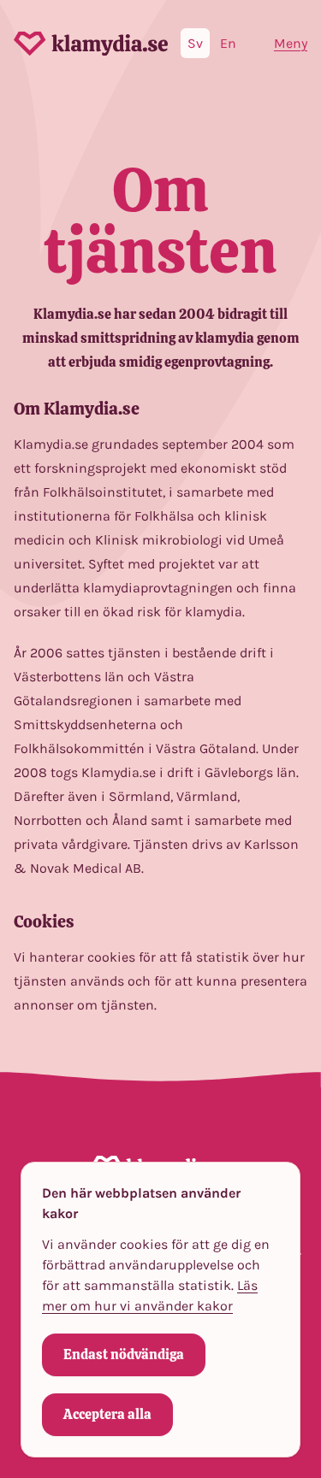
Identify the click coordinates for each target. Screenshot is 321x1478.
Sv (195, 43)
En (228, 43)
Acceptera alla (107, 1414)
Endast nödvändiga (123, 1354)
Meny (290, 43)
